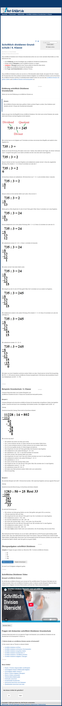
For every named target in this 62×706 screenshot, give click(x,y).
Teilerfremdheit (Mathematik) (12, 677)
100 (7, 558)
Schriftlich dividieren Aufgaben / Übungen (16, 656)
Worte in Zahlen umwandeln (12, 675)
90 (7, 553)
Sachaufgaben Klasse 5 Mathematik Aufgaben (17, 669)
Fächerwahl (12, 14)
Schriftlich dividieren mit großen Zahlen (15, 651)
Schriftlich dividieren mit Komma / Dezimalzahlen (18, 649)
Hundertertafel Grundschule (12, 680)
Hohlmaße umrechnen (11, 678)
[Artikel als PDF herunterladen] (35, 41)
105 (7, 556)
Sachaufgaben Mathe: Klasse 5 (13, 671)
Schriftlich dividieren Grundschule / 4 (14, 652)
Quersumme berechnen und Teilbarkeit (15, 682)
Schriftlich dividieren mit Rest (12, 647)
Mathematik (21, 14)
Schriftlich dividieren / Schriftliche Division (16, 654)
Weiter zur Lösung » (7, 562)
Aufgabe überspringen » (20, 562)
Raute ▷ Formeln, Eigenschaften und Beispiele (17, 668)
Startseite (4, 14)
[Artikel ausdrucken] (38, 41)
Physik (12, 704)
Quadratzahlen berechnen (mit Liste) (14, 684)
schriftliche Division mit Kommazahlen (22, 79)
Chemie (22, 704)
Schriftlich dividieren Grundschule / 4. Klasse (39, 14)
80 (7, 554)
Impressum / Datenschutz (38, 704)
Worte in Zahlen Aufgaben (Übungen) (15, 673)
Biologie (16, 704)
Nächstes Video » (7, 625)
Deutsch (27, 704)
